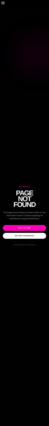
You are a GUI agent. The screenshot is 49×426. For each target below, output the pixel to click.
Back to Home (24, 228)
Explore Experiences (24, 236)
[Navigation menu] (3, 3)
